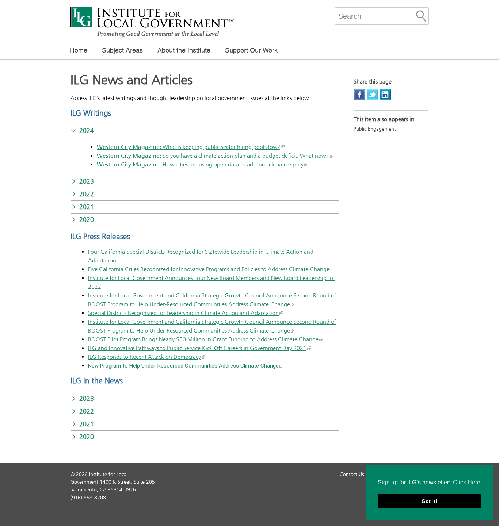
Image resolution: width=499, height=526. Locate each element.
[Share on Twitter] (372, 94)
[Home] (152, 36)
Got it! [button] (429, 501)
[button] (205, 130)
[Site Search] (421, 16)
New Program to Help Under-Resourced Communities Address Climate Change (183, 365)
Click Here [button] (466, 482)
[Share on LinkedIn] (385, 94)
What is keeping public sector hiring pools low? (188, 146)
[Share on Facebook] (359, 94)
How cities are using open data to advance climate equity (200, 164)
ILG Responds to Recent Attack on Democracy (144, 356)
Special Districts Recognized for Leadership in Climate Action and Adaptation (183, 313)
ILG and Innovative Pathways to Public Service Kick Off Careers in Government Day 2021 (197, 348)
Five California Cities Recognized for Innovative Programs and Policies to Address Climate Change (209, 269)
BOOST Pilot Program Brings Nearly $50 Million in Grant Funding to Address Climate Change (203, 339)
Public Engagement (375, 129)
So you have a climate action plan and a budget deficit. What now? (213, 155)
